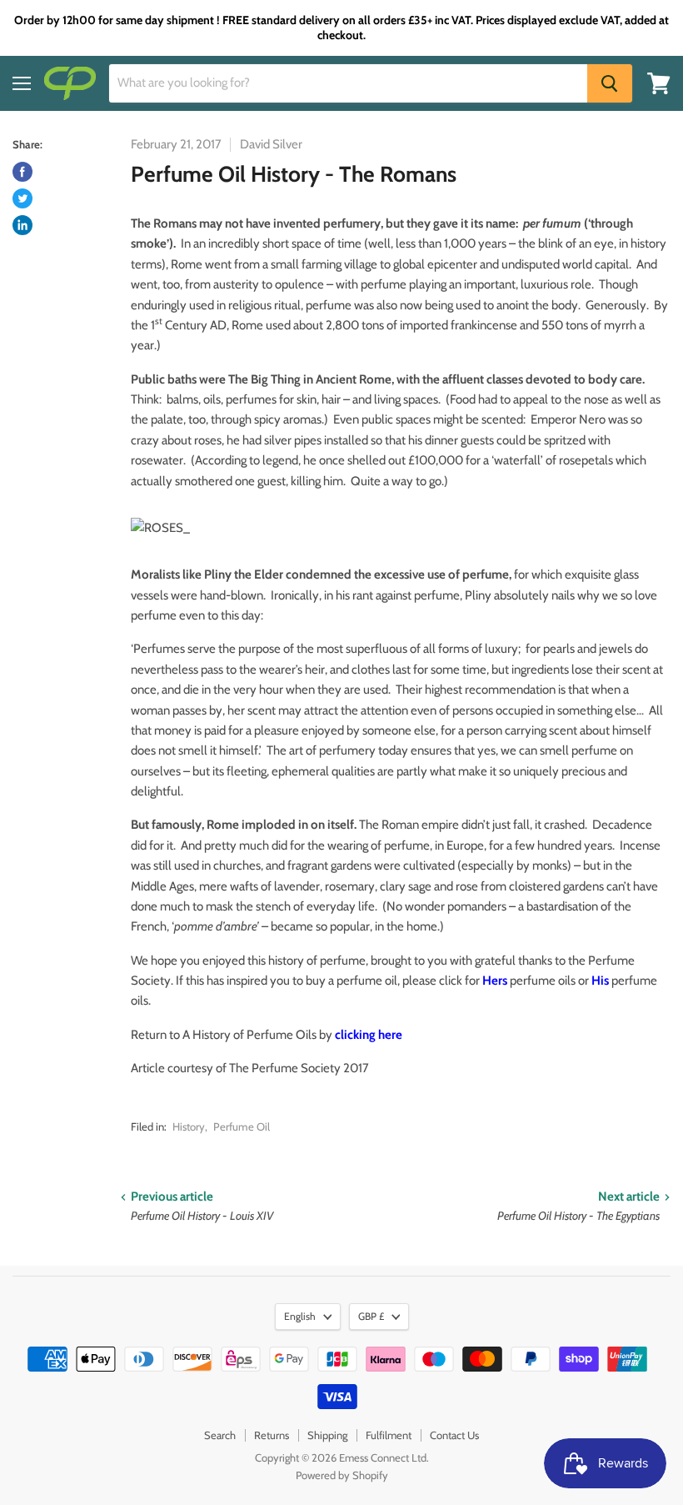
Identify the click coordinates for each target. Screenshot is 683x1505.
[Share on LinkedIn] (22, 225)
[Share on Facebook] (22, 172)
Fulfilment (388, 1435)
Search (220, 1435)
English (300, 1316)
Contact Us (454, 1435)
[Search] (609, 83)
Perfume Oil (241, 1126)
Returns (271, 1435)
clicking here (368, 1034)
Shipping (327, 1435)
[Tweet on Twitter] (22, 198)
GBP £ (371, 1316)
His (600, 980)
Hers (494, 980)
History (188, 1126)
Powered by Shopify (342, 1475)
